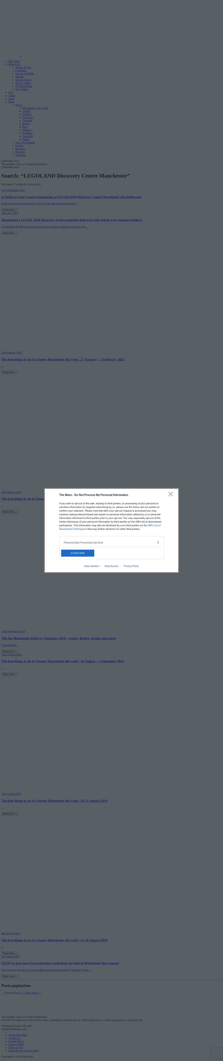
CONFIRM (78, 553)
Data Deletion (91, 566)
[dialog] (111, 530)
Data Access (111, 566)
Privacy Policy (131, 566)
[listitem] (111, 542)
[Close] (171, 495)
